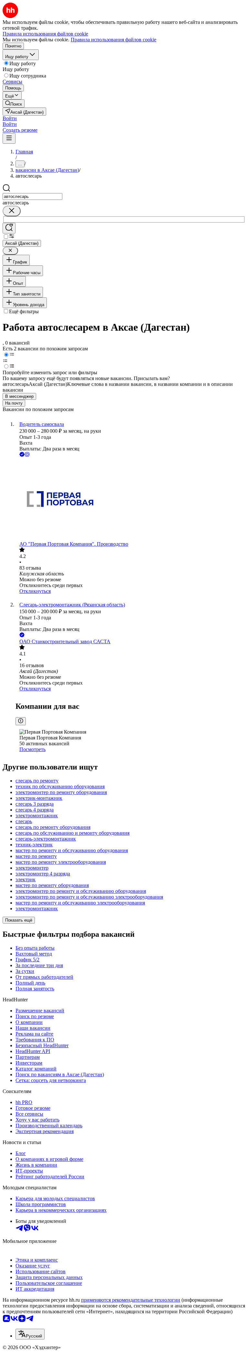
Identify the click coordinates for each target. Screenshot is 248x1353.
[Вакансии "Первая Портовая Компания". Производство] (130, 499)
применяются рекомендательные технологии (130, 1300)
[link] (14, 103)
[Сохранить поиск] (9, 228)
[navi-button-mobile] (9, 138)
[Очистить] (12, 211)
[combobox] (32, 196)
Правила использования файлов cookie (113, 39)
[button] (10, 118)
